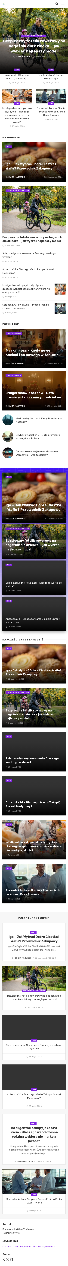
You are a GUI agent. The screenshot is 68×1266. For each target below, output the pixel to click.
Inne (17, 70)
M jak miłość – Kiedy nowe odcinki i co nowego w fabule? (32, 352)
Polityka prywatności (44, 1246)
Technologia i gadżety (33, 36)
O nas (15, 1246)
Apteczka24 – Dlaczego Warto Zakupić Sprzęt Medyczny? (51, 75)
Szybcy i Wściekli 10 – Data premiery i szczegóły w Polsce (38, 436)
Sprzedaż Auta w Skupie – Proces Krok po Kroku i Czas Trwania (51, 112)
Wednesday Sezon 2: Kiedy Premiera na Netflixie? (39, 420)
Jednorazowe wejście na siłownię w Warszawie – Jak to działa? (37, 453)
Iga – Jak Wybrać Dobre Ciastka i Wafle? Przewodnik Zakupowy (31, 166)
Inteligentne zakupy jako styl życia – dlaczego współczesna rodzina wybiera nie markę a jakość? (17, 115)
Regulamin (25, 1246)
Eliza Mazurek (23, 57)
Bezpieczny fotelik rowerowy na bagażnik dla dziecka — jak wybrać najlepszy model (34, 46)
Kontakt (7, 1246)
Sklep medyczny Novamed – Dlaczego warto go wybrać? (17, 75)
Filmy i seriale (13, 333)
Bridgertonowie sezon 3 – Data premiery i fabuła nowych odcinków (34, 395)
